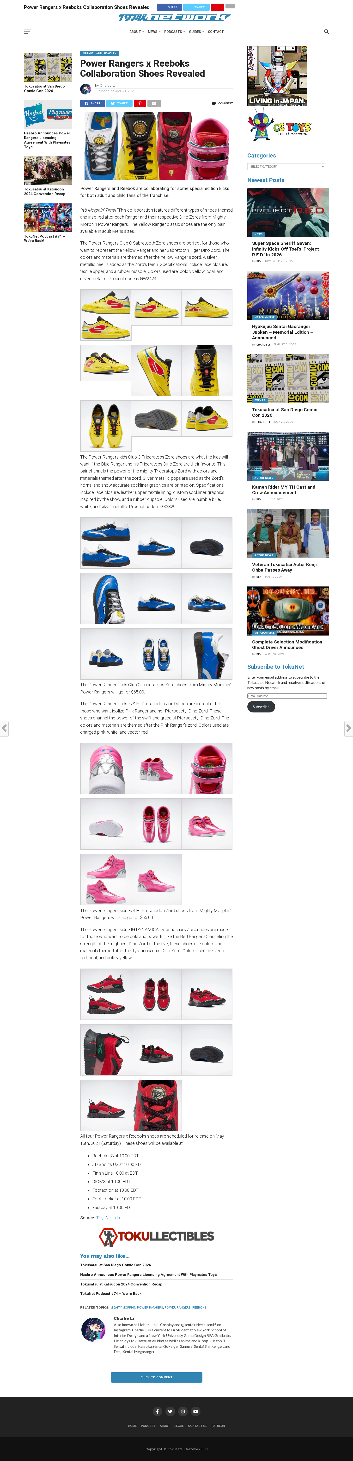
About (135, 32)
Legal (179, 1426)
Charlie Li (108, 85)
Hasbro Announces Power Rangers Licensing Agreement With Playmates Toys (47, 140)
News (152, 32)
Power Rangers (178, 1307)
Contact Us (197, 1426)
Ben (259, 261)
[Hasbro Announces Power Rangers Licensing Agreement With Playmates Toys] (48, 127)
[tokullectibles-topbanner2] (156, 1247)
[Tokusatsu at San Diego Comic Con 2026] (48, 80)
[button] (105, 315)
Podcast (148, 1426)
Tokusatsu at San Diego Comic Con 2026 (44, 88)
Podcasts (173, 32)
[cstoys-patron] (281, 143)
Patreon (218, 1426)
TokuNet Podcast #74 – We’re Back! (44, 238)
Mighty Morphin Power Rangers (136, 1307)
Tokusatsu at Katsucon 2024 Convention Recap (44, 191)
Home (132, 1426)
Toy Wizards (108, 1217)
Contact (216, 32)
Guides (195, 32)
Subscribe (261, 706)
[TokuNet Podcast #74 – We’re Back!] (48, 230)
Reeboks (199, 1307)
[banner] (277, 105)
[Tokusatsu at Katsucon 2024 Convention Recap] (48, 183)
